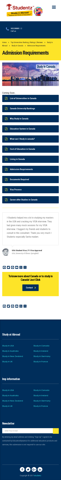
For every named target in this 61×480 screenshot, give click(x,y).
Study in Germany (41, 356)
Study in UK (7, 361)
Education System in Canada (22, 129)
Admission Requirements (21, 169)
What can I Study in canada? (22, 139)
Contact (29, 287)
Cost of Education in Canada (22, 149)
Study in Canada (41, 346)
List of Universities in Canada (23, 98)
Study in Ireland (40, 351)
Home (4, 42)
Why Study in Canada (19, 118)
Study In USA (8, 346)
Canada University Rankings (22, 108)
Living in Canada (17, 159)
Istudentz (37, 475)
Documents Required (19, 179)
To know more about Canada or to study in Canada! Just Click (30, 277)
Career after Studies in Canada (23, 200)
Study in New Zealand (12, 356)
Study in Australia (10, 351)
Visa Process (16, 189)
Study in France (40, 361)
